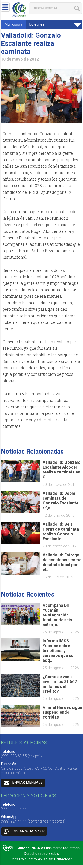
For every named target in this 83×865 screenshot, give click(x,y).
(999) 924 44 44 (14, 809)
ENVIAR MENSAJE (27, 782)
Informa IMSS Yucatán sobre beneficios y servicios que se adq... (58, 650)
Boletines (36, 24)
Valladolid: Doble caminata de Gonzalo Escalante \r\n (60, 500)
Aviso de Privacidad (55, 859)
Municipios (13, 24)
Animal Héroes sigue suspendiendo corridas (62, 712)
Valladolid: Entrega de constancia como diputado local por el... (62, 562)
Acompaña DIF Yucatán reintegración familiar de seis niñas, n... (57, 615)
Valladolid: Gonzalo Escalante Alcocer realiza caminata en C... (61, 469)
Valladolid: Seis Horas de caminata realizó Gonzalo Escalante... (61, 531)
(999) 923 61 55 (14, 756)
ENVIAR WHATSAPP (28, 831)
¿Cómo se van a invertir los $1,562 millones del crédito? (60, 684)
